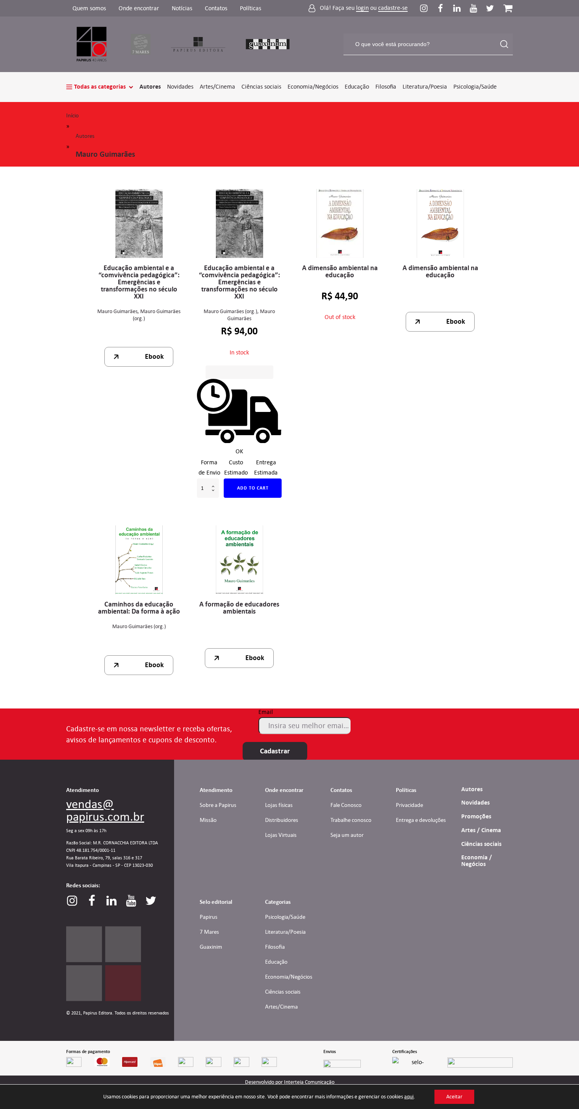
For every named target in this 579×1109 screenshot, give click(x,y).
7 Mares (209, 931)
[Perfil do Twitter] (490, 8)
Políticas (250, 8)
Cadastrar (275, 751)
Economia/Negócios (313, 86)
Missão (208, 819)
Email (265, 712)
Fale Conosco (346, 805)
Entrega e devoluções (421, 819)
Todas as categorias (100, 87)
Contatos (216, 8)
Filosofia (385, 86)
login (362, 8)
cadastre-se (393, 8)
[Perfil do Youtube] (477, 8)
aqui (409, 1096)
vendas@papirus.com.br (105, 810)
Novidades (180, 86)
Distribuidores (281, 819)
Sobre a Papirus (218, 805)
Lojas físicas (279, 805)
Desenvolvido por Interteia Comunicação (289, 1082)
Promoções (476, 816)
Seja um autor (347, 834)
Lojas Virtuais (281, 834)
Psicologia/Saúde (475, 86)
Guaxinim (211, 946)
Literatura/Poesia (425, 86)
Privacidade (409, 805)
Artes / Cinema (481, 830)
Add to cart (253, 488)
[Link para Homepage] (92, 44)
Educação (357, 86)
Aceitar (454, 1096)
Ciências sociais (261, 86)
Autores (150, 87)
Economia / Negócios (476, 861)
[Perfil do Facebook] (444, 8)
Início (72, 115)
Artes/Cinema (217, 86)
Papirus (208, 916)
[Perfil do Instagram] (427, 8)
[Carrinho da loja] (508, 8)
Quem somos (89, 8)
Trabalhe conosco (350, 819)
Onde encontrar (139, 8)
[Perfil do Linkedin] (461, 8)
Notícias (182, 8)
